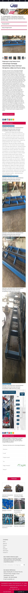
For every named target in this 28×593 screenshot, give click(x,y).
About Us (5, 543)
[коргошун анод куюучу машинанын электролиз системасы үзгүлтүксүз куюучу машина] (7, 488)
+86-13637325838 (7, 591)
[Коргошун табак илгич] (19, 519)
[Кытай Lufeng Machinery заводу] (14, 4)
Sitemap (13, 589)
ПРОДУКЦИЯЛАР (6, 16)
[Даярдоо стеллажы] (7, 503)
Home (4, 541)
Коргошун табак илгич (19, 526)
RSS (16, 589)
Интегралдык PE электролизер (18, 511)
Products (5, 545)
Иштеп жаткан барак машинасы (7, 527)
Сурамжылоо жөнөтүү (8, 114)
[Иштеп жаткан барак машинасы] (7, 519)
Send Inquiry (5, 550)
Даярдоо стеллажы (7, 510)
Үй (1, 16)
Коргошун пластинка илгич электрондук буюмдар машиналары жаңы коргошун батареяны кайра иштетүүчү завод (13, 18)
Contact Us (5, 552)
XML (18, 589)
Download (5, 548)
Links (10, 589)
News (4, 547)
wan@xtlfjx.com (10, 579)
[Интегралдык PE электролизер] (19, 503)
